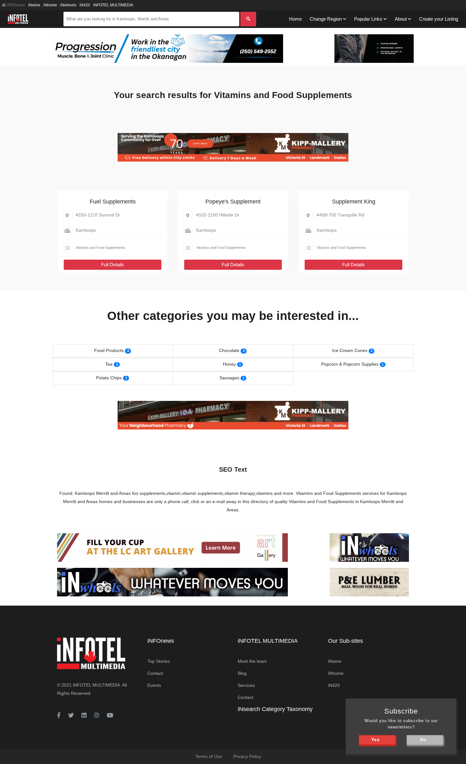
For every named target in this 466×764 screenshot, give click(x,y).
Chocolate (229, 350)
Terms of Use (208, 756)
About (401, 19)
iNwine (34, 5)
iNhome (50, 5)
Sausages (229, 377)
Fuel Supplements (113, 201)
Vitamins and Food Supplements (100, 247)
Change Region (326, 19)
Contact (155, 673)
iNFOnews (15, 5)
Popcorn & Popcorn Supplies (350, 364)
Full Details (112, 264)
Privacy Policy (247, 756)
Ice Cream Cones (349, 350)
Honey (229, 364)
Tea (109, 364)
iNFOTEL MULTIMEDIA (113, 5)
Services (246, 685)
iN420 (85, 5)
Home (295, 19)
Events (154, 685)
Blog (242, 673)
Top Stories (158, 661)
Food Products (109, 350)
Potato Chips (109, 377)
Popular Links (368, 19)
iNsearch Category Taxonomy (275, 709)
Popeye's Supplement (233, 201)
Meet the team (252, 661)
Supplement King (353, 201)
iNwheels (68, 5)
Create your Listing (438, 19)
